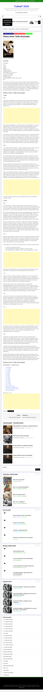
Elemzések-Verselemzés (17, 517)
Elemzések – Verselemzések (12, 387)
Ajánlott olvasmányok (10, 386)
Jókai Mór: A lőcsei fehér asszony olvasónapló (23, 530)
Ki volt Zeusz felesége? (18, 494)
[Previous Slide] (38, 1)
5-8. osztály (8, 383)
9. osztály (8, 376)
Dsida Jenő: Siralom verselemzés (29, 1)
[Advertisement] (21, 115)
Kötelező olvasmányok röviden (12, 388)
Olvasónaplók (29, 33)
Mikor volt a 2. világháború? (19, 487)
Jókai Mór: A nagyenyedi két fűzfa (20, 522)
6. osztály (8, 372)
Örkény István (10, 411)
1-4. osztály (8, 382)
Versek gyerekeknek (10, 390)
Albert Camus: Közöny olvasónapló (21, 435)
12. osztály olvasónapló (8, 33)
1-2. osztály (8, 368)
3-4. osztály (8, 370)
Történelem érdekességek (22, 481)
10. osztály (8, 378)
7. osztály (8, 374)
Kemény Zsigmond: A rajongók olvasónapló (23, 445)
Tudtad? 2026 (21, 6)
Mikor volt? (15, 481)
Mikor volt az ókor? (17, 501)
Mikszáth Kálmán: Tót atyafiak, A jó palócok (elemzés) (25, 426)
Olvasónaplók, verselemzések (9, 38)
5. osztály (8, 371)
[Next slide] (40, 1)
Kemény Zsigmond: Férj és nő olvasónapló (22, 455)
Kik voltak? (15, 496)
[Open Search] (38, 16)
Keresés (5, 467)
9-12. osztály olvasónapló (20, 33)
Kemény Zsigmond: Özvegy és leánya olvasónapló (23, 537)
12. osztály (8, 380)
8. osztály (8, 375)
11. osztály (8, 379)
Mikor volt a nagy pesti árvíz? (19, 479)
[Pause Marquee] (39, 22)
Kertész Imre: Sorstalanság (19, 515)
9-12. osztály (9, 384)
